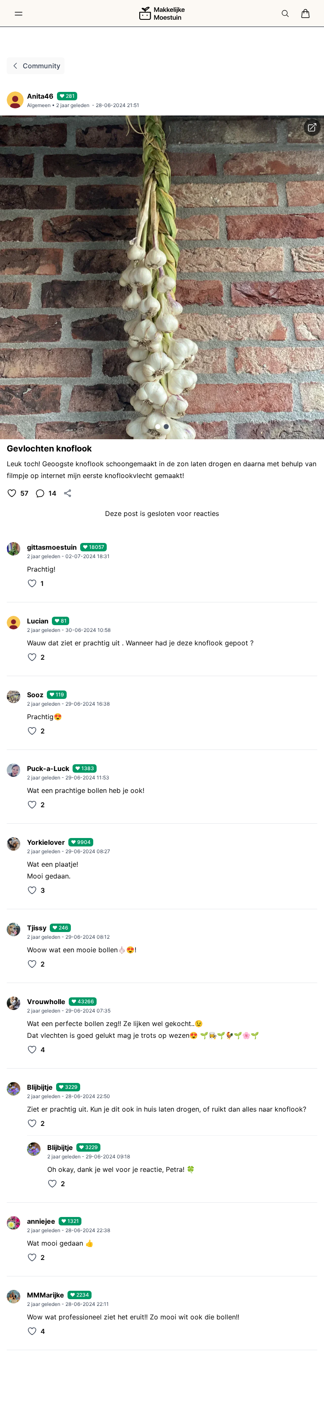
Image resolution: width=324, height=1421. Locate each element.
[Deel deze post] (67, 493)
